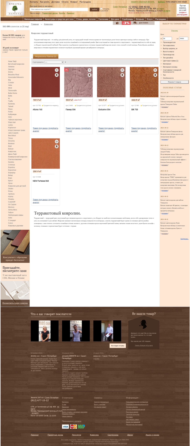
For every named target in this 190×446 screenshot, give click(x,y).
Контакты (34, 2)
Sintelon (11, 67)
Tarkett (10, 106)
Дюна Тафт (12, 154)
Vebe (10, 85)
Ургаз (10, 183)
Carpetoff (11, 202)
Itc (9, 98)
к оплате (77, 421)
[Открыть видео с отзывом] (45, 331)
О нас (64, 404)
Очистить (174, 30)
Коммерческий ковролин (17, 157)
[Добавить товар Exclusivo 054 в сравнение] (122, 70)
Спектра (11, 165)
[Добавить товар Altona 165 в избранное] (56, 75)
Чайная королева (15, 120)
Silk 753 (134, 109)
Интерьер (140, 19)
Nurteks (11, 162)
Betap (10, 175)
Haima (10, 197)
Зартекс (11, 69)
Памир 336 (71, 109)
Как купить (45, 2)
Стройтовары (127, 19)
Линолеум (76, 435)
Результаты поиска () (45, 56)
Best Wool (12, 136)
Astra (10, 218)
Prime (10, 191)
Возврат (74, 2)
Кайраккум (12, 114)
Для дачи (115, 19)
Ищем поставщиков (133, 422)
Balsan (10, 149)
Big (9, 80)
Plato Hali (12, 122)
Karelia (62, 13)
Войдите (161, 2)
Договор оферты (132, 407)
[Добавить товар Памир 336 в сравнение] (89, 70)
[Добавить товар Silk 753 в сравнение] (155, 70)
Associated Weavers (16, 77)
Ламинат (70, 13)
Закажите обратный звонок (142, 2)
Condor (11, 83)
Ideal (10, 88)
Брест (10, 181)
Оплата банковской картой (135, 409)
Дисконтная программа (134, 424)
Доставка (55, 2)
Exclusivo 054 (104, 109)
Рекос (10, 109)
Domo (10, 72)
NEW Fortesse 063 (41, 181)
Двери (130, 435)
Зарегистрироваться (101, 402)
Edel (10, 146)
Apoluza (11, 194)
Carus (10, 223)
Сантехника (103, 19)
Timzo (10, 138)
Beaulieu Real (13, 75)
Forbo (10, 112)
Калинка (11, 104)
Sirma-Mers (12, 210)
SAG (10, 117)
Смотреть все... (185, 239)
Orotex (10, 189)
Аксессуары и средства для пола (59, 19)
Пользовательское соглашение (137, 402)
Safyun (10, 212)
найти (94, 9)
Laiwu (10, 125)
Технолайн (12, 91)
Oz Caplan (12, 204)
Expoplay (11, 173)
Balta (10, 96)
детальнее (164, 107)
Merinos (11, 207)
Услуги (149, 19)
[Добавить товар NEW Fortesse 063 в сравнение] (56, 141)
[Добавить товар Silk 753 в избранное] (155, 75)
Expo (10, 178)
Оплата (65, 2)
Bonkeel (11, 144)
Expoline (11, 167)
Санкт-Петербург (120, 7)
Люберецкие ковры (15, 215)
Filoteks (11, 199)
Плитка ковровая (15, 159)
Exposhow (12, 170)
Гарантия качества (132, 414)
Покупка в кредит (132, 412)
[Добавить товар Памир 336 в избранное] (89, 75)
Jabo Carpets (13, 133)
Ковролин (94, 435)
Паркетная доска (50, 13)
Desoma (11, 141)
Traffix (10, 101)
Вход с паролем (99, 404)
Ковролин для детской (17, 186)
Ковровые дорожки (15, 226)
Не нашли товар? (100, 407)
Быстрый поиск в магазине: (41, 6)
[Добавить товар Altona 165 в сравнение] (56, 70)
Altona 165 (37, 109)
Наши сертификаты (69, 409)
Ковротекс (12, 151)
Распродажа (85, 2)
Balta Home (12, 93)
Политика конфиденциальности (137, 404)
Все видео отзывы (117, 346)
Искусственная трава (16, 130)
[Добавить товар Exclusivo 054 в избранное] (122, 75)
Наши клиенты (67, 416)
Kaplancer (12, 128)
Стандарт (12, 220)
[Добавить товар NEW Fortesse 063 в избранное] (56, 146)
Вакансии (65, 407)
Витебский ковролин (16, 64)
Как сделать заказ (132, 419)
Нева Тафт (12, 61)
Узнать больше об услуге (144, 345)
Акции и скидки (152, 435)
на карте (160, 9)
